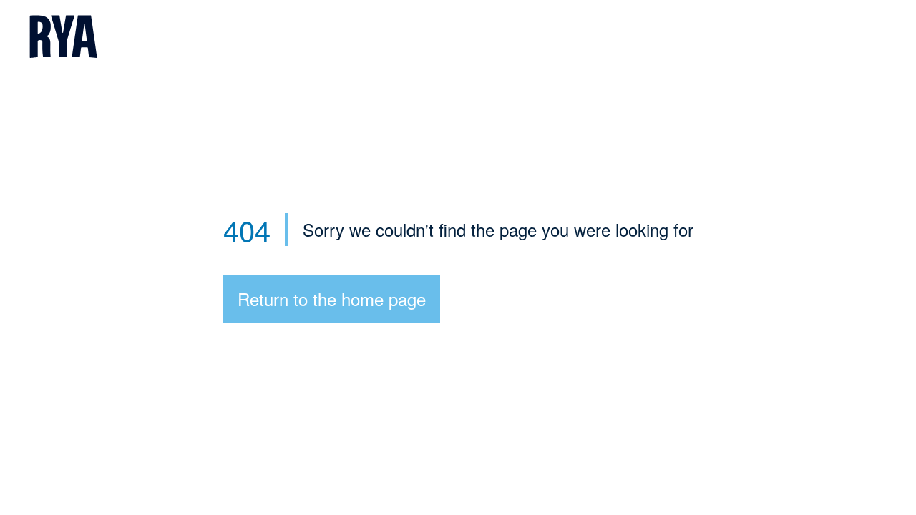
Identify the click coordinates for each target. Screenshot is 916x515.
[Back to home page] (458, 38)
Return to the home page (332, 298)
